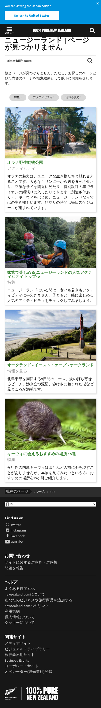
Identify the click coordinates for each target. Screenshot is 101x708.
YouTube (17, 542)
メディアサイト (18, 644)
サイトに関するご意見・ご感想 (31, 563)
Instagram (18, 530)
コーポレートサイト (22, 666)
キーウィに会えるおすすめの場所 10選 (41, 454)
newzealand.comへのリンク (27, 606)
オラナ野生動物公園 (25, 162)
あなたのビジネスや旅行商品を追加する (38, 600)
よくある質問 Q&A (20, 589)
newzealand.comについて (25, 594)
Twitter (16, 525)
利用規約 (12, 612)
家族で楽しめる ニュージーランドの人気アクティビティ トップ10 (49, 274)
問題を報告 (14, 568)
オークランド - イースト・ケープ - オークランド (50, 365)
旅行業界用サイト (20, 655)
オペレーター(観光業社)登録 (28, 672)
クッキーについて (20, 623)
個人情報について (20, 617)
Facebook (18, 536)
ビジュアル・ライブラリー (27, 649)
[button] (9, 30)
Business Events (17, 661)
